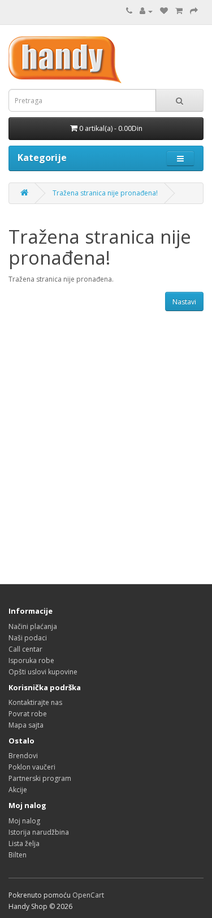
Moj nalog (24, 821)
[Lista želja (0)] (164, 11)
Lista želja (24, 843)
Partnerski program (39, 778)
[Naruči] (194, 11)
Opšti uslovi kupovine (42, 672)
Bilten (17, 855)
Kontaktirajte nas (35, 702)
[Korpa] (179, 11)
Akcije (17, 789)
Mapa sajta (26, 725)
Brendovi (23, 755)
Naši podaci (27, 638)
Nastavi (184, 302)
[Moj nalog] (146, 11)
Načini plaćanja (32, 626)
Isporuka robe (31, 660)
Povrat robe (27, 714)
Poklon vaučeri (31, 767)
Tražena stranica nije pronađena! (105, 193)
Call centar (25, 649)
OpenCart (88, 895)
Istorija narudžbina (38, 832)
